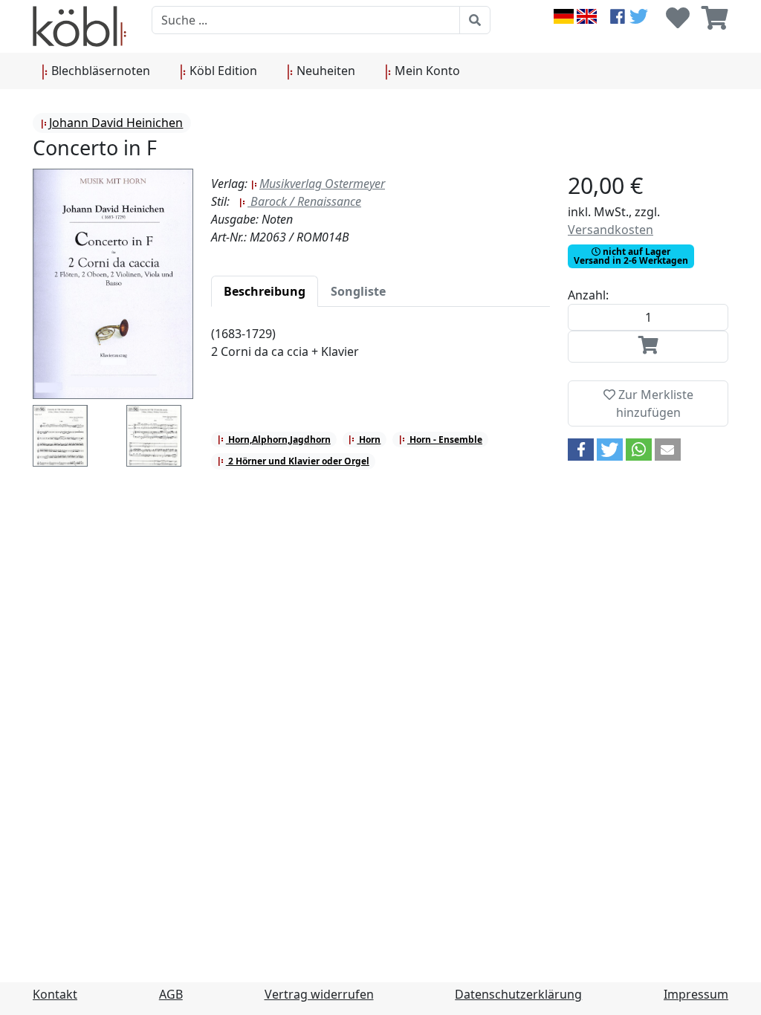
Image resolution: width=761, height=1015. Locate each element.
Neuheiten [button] (324, 70)
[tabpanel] (380, 351)
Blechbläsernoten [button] (99, 70)
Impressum (696, 994)
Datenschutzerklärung (518, 994)
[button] (581, 449)
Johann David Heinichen (116, 122)
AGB (171, 994)
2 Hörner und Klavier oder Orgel (297, 461)
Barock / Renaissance (304, 201)
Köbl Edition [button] (222, 70)
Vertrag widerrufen (319, 994)
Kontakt (55, 994)
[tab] (264, 291)
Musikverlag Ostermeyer (322, 183)
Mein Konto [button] (426, 70)
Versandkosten (610, 229)
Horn (368, 439)
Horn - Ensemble (444, 439)
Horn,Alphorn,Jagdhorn (278, 439)
